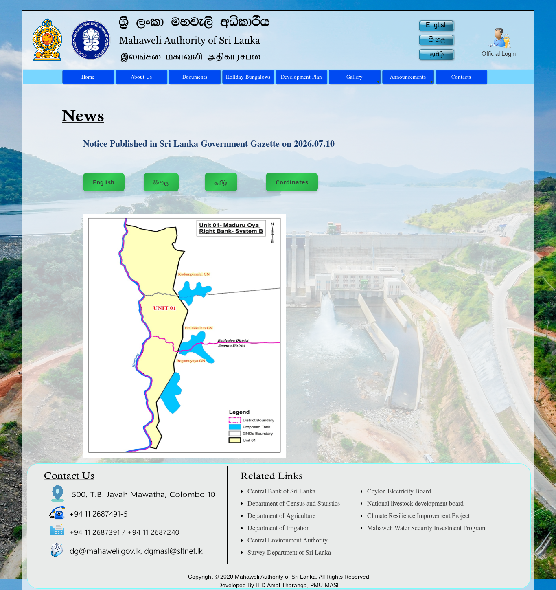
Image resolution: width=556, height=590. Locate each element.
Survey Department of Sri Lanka (289, 552)
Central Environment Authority (287, 539)
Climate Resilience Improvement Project (418, 515)
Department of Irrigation (278, 527)
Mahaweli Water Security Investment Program (426, 527)
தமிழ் (221, 182)
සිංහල (161, 182)
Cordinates (292, 182)
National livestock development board (415, 503)
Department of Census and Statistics (293, 503)
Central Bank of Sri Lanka (281, 491)
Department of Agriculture (281, 515)
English (104, 182)
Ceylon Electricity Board (399, 491)
